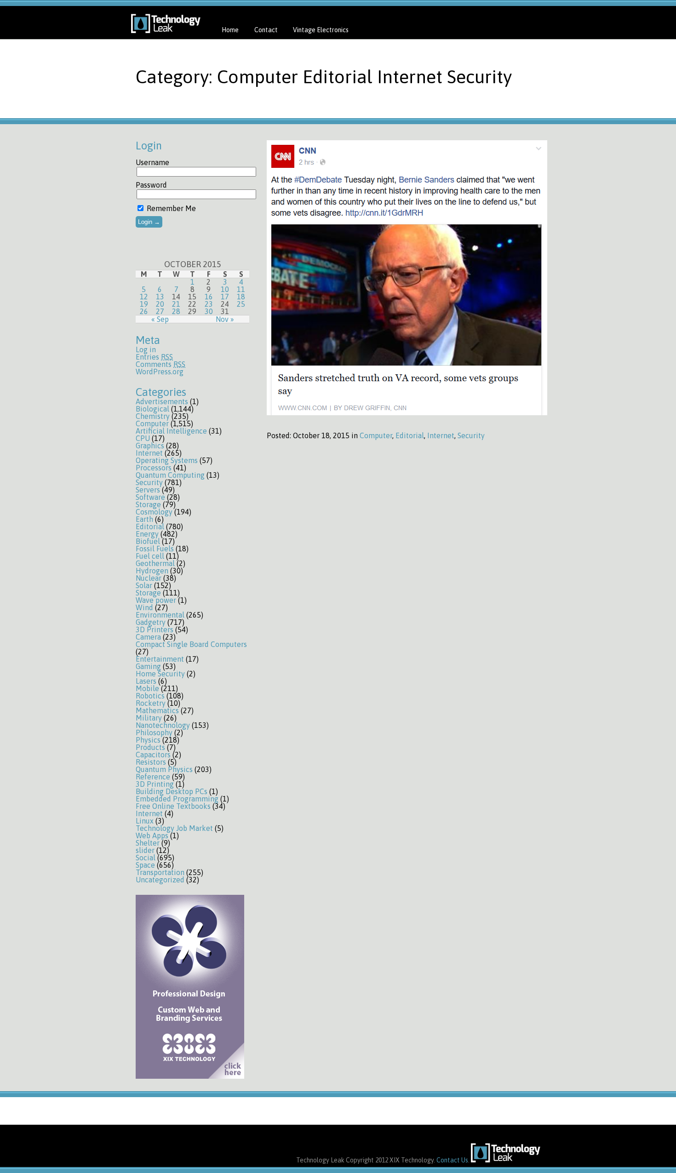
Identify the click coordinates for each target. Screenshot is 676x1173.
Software (150, 497)
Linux (145, 821)
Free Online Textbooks (173, 806)
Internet (149, 453)
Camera (148, 637)
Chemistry (153, 416)
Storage (148, 504)
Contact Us (452, 1160)
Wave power (156, 600)
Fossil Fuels (155, 548)
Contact (266, 30)
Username (152, 162)
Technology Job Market (174, 828)
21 (176, 304)
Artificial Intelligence (171, 431)
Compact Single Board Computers (191, 644)
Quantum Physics (164, 769)
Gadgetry (151, 622)
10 (225, 289)
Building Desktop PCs (171, 791)
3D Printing (155, 784)
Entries (154, 357)
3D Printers (154, 629)
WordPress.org (159, 371)
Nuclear (148, 578)
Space (145, 865)
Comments (160, 364)
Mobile (147, 688)
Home (230, 30)
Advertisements (162, 401)
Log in (146, 349)
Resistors (151, 762)
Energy (147, 534)
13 (160, 296)
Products (150, 747)
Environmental (160, 615)
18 (241, 296)
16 (209, 296)
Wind (144, 607)
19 (144, 304)
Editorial (150, 526)
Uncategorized (160, 879)
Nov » (225, 319)
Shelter (148, 843)
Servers (148, 490)
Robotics (150, 696)
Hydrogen (152, 570)
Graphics (150, 445)
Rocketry (151, 703)
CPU (143, 438)
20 (160, 304)
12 (144, 296)
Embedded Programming (177, 799)
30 (209, 311)
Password (151, 185)
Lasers (146, 681)
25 (241, 304)
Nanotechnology (163, 725)
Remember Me (170, 208)
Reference (153, 776)
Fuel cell (150, 556)
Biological (152, 409)
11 (241, 289)
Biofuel (148, 541)
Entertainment (160, 659)
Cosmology (154, 512)
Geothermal (155, 563)
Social (145, 857)
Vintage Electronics (321, 30)
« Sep (160, 319)
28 (176, 311)
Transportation (160, 872)
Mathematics (157, 710)
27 (160, 311)
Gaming (148, 666)
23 (209, 304)
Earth (144, 519)
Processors (154, 467)
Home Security (160, 673)
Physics (148, 740)
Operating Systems (167, 460)
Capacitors (153, 754)
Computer (152, 423)
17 (225, 296)
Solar (144, 585)
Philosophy (154, 732)
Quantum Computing (170, 475)
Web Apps (152, 835)
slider (145, 850)
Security (149, 482)
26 (144, 311)
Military (149, 718)
